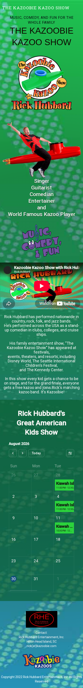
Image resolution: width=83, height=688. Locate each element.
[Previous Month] (13, 453)
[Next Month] (23, 453)
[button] (79, 4)
